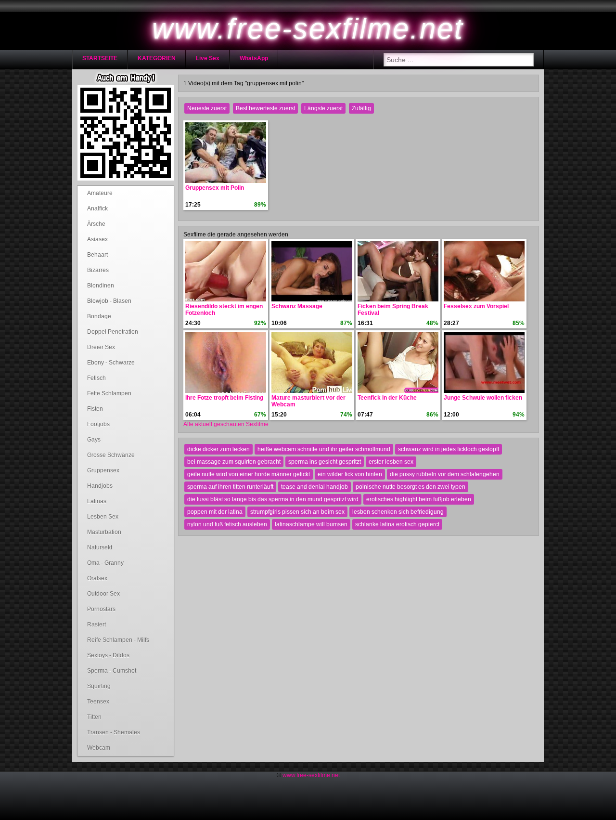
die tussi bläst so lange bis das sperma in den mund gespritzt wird (273, 499)
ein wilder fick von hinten (350, 474)
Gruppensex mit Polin (214, 187)
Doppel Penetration (112, 331)
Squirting (99, 686)
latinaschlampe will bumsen (311, 524)
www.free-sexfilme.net (311, 775)
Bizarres (98, 270)
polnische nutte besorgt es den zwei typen (410, 486)
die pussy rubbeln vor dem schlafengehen (445, 474)
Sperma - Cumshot (111, 670)
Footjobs (98, 424)
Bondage (99, 316)
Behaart (97, 254)
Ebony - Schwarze (111, 362)
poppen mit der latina (215, 511)
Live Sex (207, 58)
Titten (94, 717)
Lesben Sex (102, 516)
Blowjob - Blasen (109, 301)
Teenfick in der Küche (387, 397)
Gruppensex (103, 470)
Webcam (98, 747)
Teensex (98, 701)
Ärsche (96, 224)
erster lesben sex (391, 461)
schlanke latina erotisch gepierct (397, 524)
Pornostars (101, 609)
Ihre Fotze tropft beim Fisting (224, 397)
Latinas (96, 501)
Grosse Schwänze (111, 455)
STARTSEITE (99, 58)
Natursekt (99, 547)
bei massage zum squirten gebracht (234, 461)
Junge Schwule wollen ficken (483, 397)
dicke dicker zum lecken (218, 449)
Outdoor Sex (103, 593)
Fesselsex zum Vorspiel (476, 306)
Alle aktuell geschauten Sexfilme (226, 424)
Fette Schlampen (109, 393)
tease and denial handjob (314, 486)
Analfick (97, 208)
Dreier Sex (101, 347)
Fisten (95, 408)
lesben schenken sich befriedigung (398, 511)
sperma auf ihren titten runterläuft (230, 486)
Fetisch (96, 378)
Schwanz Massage (296, 306)
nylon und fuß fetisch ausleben (227, 524)
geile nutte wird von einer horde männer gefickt (248, 474)
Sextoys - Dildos (108, 655)
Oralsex (97, 578)
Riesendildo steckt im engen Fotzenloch (224, 309)
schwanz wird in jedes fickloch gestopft (448, 449)
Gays (94, 439)
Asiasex (97, 239)
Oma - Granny (105, 563)
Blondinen (100, 285)
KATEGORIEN (157, 58)
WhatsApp (254, 58)
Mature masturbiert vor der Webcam (308, 401)
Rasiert (96, 624)
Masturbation (104, 532)
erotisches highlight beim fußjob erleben (418, 499)
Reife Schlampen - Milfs (118, 640)
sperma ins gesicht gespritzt (324, 461)
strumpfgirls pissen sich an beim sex (297, 511)
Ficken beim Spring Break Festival (393, 309)
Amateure (100, 193)
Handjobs (100, 485)
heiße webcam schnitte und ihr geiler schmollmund (323, 449)
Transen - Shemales (113, 732)
